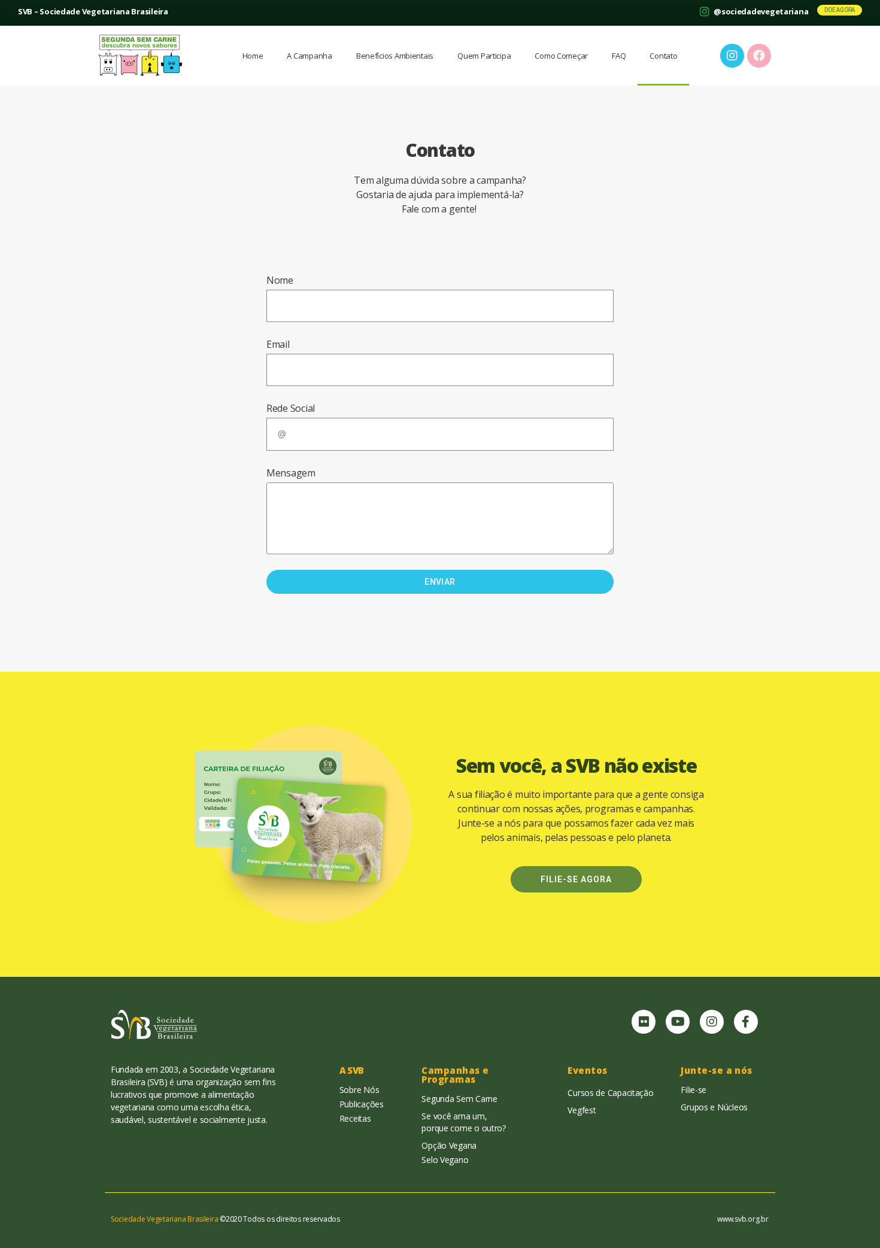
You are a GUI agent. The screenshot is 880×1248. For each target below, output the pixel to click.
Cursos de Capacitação (610, 1092)
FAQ (619, 55)
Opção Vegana (449, 1145)
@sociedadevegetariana (761, 11)
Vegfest (582, 1110)
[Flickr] (644, 1022)
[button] (839, 10)
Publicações (361, 1104)
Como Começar (561, 55)
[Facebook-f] (746, 1022)
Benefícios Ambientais (394, 55)
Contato (663, 55)
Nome (279, 280)
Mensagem (290, 472)
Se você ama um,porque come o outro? (463, 1122)
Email (278, 344)
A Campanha (309, 55)
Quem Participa (484, 55)
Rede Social (290, 408)
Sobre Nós (359, 1089)
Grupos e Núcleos (714, 1107)
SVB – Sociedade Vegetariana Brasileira (93, 11)
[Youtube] (678, 1022)
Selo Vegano (444, 1159)
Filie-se (693, 1089)
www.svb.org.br (742, 1219)
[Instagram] (712, 1022)
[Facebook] (759, 56)
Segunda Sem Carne (459, 1098)
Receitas (355, 1118)
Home (252, 55)
